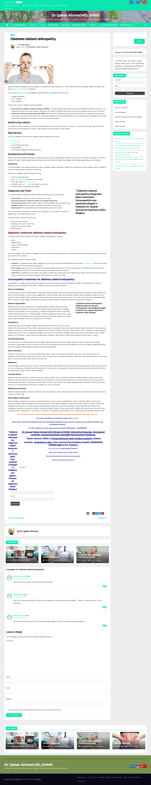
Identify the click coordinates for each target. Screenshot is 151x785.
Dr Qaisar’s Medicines (62, 5)
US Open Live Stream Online (124, 166)
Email (12, 496)
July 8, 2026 (120, 746)
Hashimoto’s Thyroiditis (122, 155)
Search (139, 41)
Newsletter (29, 5)
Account (17, 5)
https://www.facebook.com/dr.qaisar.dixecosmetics (63, 456)
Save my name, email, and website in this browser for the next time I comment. (34, 710)
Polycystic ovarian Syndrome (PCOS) (127, 148)
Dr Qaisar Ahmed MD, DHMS (75, 15)
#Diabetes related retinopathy (38, 47)
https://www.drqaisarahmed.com (63, 460)
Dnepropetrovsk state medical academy (72, 438)
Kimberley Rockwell (19, 576)
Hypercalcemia (120, 126)
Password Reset (44, 5)
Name (8, 677)
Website (8, 699)
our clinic (75, 418)
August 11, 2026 (14, 746)
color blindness (20, 179)
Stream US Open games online (125, 152)
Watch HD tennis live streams (124, 159)
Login (23, 5)
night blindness (28, 182)
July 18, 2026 (84, 746)
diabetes (22, 93)
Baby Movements (17, 518)
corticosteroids (88, 263)
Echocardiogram (51, 557)
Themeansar (37, 779)
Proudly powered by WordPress (13, 779)
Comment (10, 641)
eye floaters (27, 184)
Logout (53, 5)
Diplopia (101, 518)
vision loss (16, 89)
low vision (23, 89)
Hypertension (15, 143)
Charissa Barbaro (19, 615)
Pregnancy (15, 140)
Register (36, 5)
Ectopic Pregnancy (17, 557)
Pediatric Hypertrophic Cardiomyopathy (89, 556)
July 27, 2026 (49, 746)
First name (22, 467)
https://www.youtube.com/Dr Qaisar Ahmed (63, 452)
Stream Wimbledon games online (126, 145)
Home (12, 35)
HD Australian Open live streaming (126, 139)
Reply (104, 586)
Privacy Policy (8, 8)
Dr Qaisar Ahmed (9, 5)
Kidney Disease (120, 121)
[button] (145, 25)
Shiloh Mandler (18, 594)
